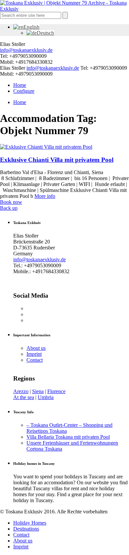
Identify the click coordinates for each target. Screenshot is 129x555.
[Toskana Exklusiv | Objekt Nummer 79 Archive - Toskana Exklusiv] (64, 9)
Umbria (46, 397)
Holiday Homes (29, 523)
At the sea (23, 397)
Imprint (34, 354)
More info (44, 196)
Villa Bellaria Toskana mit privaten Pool (68, 437)
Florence (56, 391)
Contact (34, 360)
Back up (9, 208)
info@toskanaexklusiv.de (26, 50)
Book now (11, 202)
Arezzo (20, 391)
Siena (38, 391)
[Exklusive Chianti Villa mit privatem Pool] (46, 147)
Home (19, 85)
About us (36, 348)
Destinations (26, 529)
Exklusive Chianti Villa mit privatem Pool (56, 159)
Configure (23, 91)
